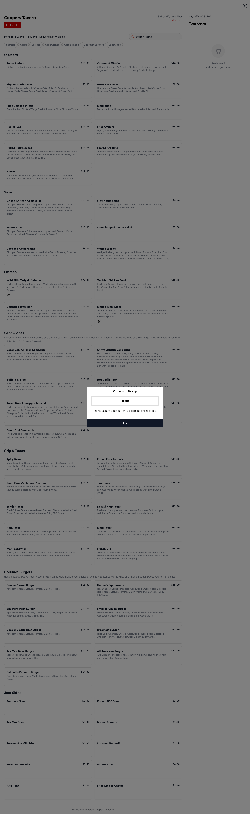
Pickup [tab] (125, 400)
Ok (125, 423)
